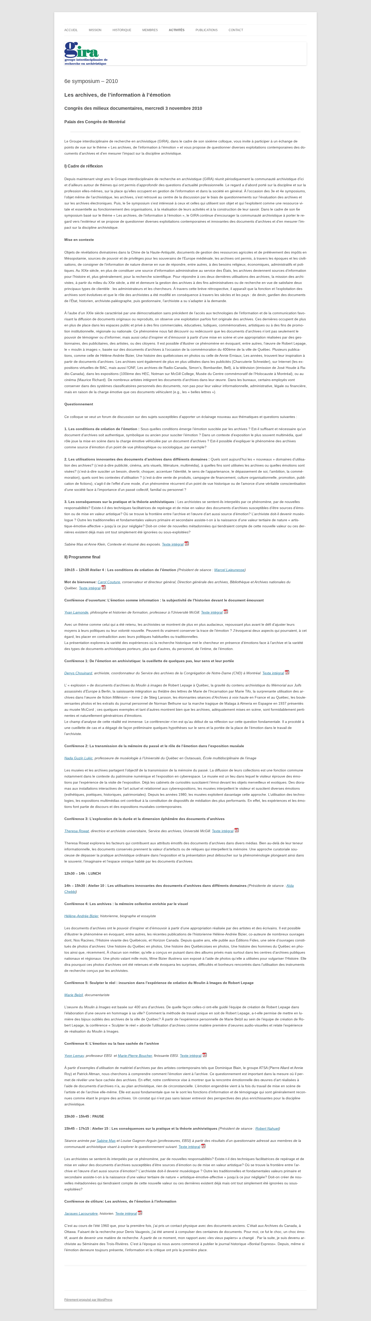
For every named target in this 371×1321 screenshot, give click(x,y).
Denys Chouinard (78, 673)
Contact (236, 30)
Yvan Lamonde (76, 612)
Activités (176, 30)
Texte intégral (172, 544)
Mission (95, 30)
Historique (122, 30)
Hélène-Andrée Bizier (81, 916)
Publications (207, 30)
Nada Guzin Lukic (78, 758)
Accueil (71, 30)
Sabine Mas (106, 1141)
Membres (150, 30)
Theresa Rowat (76, 831)
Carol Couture (109, 582)
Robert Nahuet (267, 1128)
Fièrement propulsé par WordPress (88, 1300)
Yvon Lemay (74, 1056)
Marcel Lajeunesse (229, 570)
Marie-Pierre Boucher (135, 1056)
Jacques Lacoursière (81, 1213)
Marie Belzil (73, 995)
